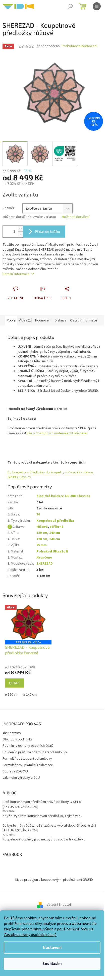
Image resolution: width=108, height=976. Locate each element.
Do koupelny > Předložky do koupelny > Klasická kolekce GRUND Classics (50, 475)
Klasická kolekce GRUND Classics (63, 496)
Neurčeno (44, 557)
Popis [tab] (11, 320)
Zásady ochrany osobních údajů (30, 934)
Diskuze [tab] (61, 320)
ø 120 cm (11, 694)
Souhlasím (52, 963)
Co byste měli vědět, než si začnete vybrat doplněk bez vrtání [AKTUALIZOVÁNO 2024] (49, 828)
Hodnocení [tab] (43, 320)
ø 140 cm (30, 694)
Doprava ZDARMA (15, 771)
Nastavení (52, 947)
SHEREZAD (44, 563)
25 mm (41, 545)
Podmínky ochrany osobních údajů (28, 745)
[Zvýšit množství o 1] (20, 229)
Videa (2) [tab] (25, 320)
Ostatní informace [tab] (83, 320)
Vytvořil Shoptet (59, 904)
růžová (42, 526)
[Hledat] (70, 6)
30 (38, 514)
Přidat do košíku (47, 231)
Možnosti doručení (75, 217)
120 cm (41, 532)
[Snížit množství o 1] (20, 234)
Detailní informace (16, 274)
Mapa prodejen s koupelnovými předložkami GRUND (54, 879)
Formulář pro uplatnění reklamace (28, 765)
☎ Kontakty (12, 733)
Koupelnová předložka (55, 520)
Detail (14, 683)
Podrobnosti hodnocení (79, 46)
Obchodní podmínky (18, 739)
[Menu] (97, 6)
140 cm (54, 532)
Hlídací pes (42, 298)
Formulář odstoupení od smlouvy (27, 758)
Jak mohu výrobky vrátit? (21, 777)
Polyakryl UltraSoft (52, 551)
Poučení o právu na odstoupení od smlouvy (35, 752)
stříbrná (57, 526)
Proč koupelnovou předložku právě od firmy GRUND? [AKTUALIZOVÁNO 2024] (42, 804)
